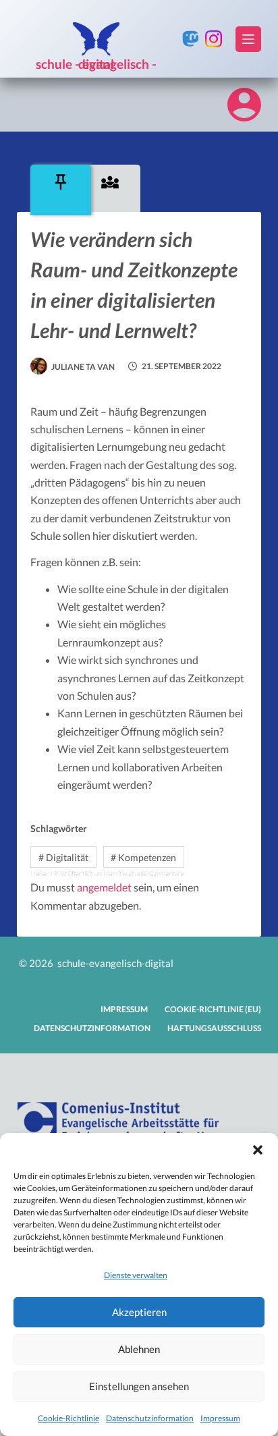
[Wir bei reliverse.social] (190, 38)
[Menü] (248, 39)
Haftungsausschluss (214, 1028)
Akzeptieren (139, 1312)
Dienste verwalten (135, 1275)
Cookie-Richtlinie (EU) (213, 1009)
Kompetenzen (143, 857)
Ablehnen (139, 1349)
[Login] (244, 104)
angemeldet (104, 887)
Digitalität (63, 857)
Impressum (220, 1418)
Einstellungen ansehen (139, 1386)
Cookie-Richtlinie (68, 1418)
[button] (258, 1150)
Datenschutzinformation (150, 1418)
